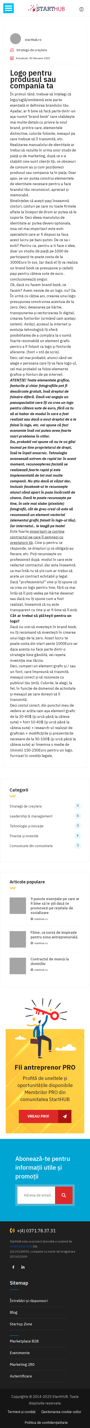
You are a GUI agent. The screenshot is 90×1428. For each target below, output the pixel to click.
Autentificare (21, 1376)
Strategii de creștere (31, 50)
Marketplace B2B (24, 1341)
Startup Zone (21, 1324)
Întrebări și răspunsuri (29, 1300)
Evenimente (20, 1352)
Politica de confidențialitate (46, 1422)
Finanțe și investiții (44, 836)
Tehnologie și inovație (44, 826)
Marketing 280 (22, 1364)
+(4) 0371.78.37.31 (36, 1230)
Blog (13, 1312)
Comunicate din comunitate (44, 846)
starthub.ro (33, 40)
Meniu (8, 8)
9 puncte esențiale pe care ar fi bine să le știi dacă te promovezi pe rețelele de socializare (55, 906)
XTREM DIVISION (21, 1246)
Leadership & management (44, 816)
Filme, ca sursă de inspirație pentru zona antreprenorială (54, 934)
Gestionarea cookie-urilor (61, 1412)
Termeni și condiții (21, 1412)
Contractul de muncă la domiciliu (50, 961)
